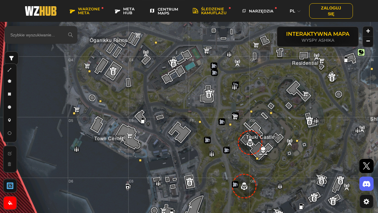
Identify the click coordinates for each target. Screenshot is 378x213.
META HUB (129, 11)
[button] (361, 52)
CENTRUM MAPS (168, 11)
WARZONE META (89, 11)
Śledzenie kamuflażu (214, 11)
